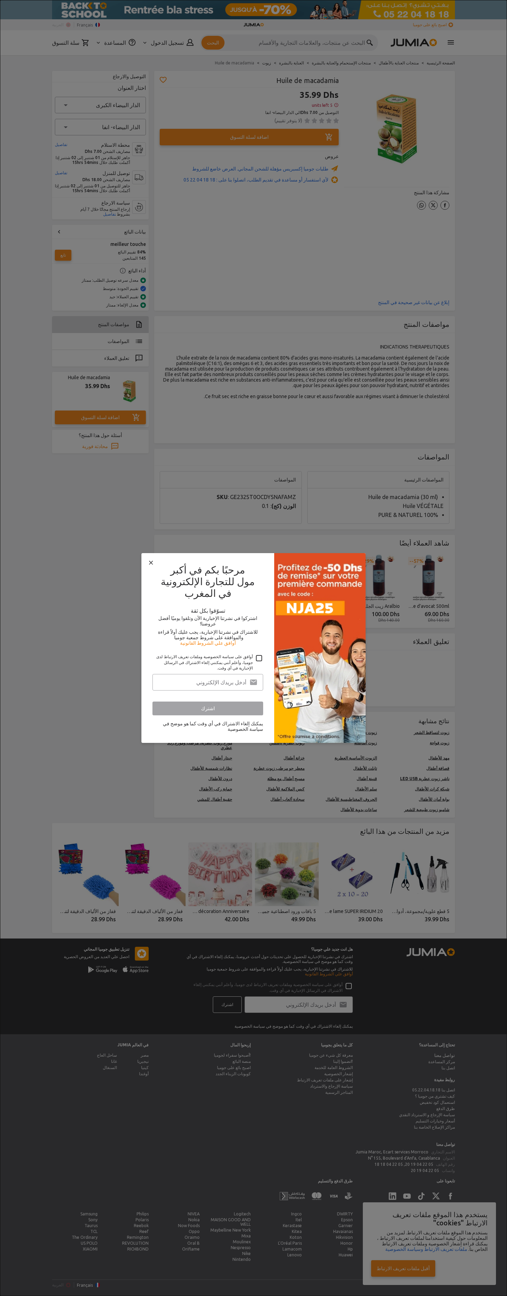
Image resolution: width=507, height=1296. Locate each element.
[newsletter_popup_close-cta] (151, 563)
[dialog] (253, 648)
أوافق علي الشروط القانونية (208, 643)
